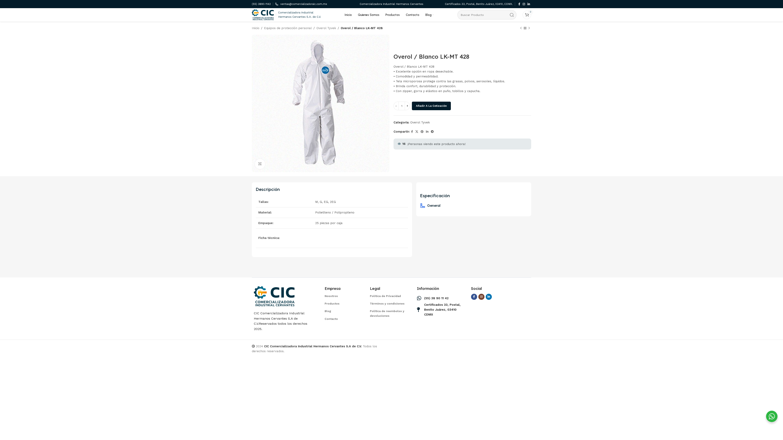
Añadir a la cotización (431, 105)
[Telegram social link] (432, 131)
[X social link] (416, 131)
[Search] (511, 15)
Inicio (255, 28)
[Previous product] (521, 28)
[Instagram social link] (523, 4)
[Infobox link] (261, 4)
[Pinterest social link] (422, 131)
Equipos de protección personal (288, 28)
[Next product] (529, 28)
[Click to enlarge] (260, 164)
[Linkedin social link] (528, 4)
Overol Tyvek (326, 28)
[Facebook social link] (519, 4)
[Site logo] (263, 14)
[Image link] (274, 296)
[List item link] (342, 296)
